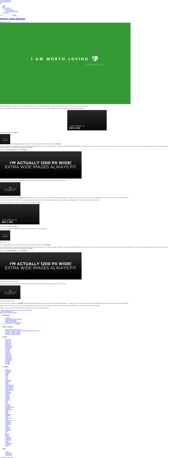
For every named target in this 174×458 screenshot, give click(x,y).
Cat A (6, 376)
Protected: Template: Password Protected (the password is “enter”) (25, 330)
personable (7, 421)
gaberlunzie (7, 405)
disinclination (8, 392)
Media (6, 413)
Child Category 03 (9, 387)
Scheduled (7, 317)
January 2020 (8, 339)
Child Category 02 (9, 386)
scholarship (7, 427)
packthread (7, 415)
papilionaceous (8, 418)
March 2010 (8, 354)
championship (8, 380)
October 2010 (8, 345)
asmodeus (7, 372)
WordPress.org (8, 455)
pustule (6, 425)
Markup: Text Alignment (6, 311)
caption (15, 226)
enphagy (7, 398)
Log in (6, 451)
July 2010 (7, 349)
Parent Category (8, 420)
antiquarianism (8, 370)
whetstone (7, 445)
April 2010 (7, 353)
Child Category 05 (9, 390)
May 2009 (7, 364)
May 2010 (7, 351)
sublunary (7, 434)
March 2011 (8, 344)
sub (6, 432)
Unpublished (8, 438)
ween (6, 441)
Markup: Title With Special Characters (13, 322)
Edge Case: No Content (16, 329)
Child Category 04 (9, 388)
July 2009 (7, 361)
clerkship (7, 391)
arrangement (8, 371)
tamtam (7, 435)
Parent (6, 419)
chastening (7, 381)
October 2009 (8, 357)
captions (18, 310)
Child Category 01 (9, 385)
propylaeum (8, 424)
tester (1, 22)
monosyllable (8, 414)
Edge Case (7, 397)
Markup (6, 310)
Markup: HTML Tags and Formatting (8, 312)
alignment (13, 310)
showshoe (7, 430)
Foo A (6, 402)
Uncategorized (8, 437)
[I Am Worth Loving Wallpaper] (65, 103)
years (6, 446)
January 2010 (8, 356)
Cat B (6, 377)
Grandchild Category (9, 407)
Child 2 (7, 383)
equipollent (7, 399)
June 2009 (7, 362)
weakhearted (8, 440)
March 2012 (8, 342)
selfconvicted (8, 429)
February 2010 (8, 355)
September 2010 (8, 346)
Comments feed (8, 453)
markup (30, 310)
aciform (7, 369)
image (27, 310)
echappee (7, 396)
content (21, 310)
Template (7, 436)
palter (6, 416)
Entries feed (8, 452)
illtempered (7, 408)
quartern (7, 426)
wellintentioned (8, 443)
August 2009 (8, 360)
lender (6, 410)
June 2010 (7, 350)
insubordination (8, 409)
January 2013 (8, 340)
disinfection (7, 393)
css (24, 310)
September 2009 (8, 359)
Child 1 (7, 382)
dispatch (7, 394)
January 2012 (8, 343)
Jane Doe (7, 330)
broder (6, 374)
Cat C (6, 379)
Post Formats (8, 423)
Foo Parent (7, 404)
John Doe (7, 329)
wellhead (7, 442)
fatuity (6, 401)
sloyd (6, 431)
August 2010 (8, 348)
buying (6, 375)
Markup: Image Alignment (12, 18)
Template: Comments (15, 331)
